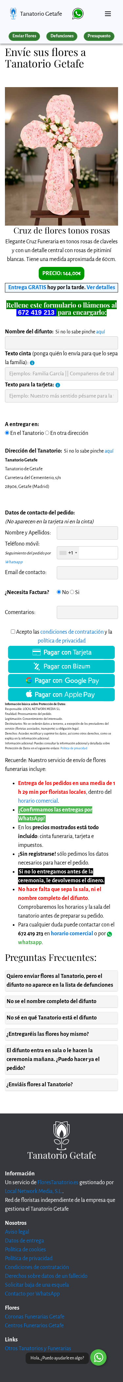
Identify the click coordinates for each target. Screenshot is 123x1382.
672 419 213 (36, 312)
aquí (100, 331)
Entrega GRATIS (27, 287)
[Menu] (108, 11)
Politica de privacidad (73, 748)
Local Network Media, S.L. (33, 1191)
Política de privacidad (28, 1258)
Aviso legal (17, 1232)
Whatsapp (14, 562)
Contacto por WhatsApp (32, 1294)
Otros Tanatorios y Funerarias (38, 1349)
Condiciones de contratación (37, 1267)
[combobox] (68, 553)
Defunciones (62, 36)
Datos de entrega (24, 1241)
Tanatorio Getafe (41, 13)
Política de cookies (25, 1250)
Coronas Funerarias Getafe (34, 1317)
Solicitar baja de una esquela (37, 1285)
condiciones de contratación (72, 632)
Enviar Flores (24, 36)
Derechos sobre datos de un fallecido (46, 1276)
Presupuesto (99, 36)
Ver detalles (101, 287)
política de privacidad (62, 641)
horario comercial (38, 801)
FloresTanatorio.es (57, 1183)
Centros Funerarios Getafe (34, 1326)
